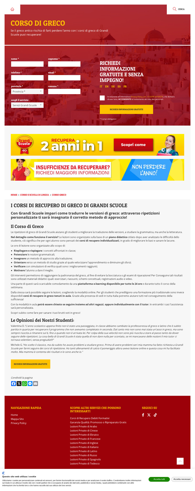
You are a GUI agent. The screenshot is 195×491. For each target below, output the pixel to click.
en (106, 86)
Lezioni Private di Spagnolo (85, 459)
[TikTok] (155, 415)
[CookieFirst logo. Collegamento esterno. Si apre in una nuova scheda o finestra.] (3, 473)
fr (125, 86)
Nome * (15, 58)
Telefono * (16, 72)
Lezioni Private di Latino (83, 451)
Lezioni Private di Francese (85, 439)
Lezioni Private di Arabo (83, 426)
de (113, 86)
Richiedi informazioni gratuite (30, 364)
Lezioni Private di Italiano (84, 447)
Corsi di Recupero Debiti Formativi (89, 418)
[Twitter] (149, 415)
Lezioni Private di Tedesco (85, 463)
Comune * (53, 86)
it (101, 86)
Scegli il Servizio (19, 99)
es (119, 86)
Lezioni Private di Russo (83, 455)
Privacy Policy (18, 423)
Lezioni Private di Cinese (84, 430)
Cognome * (54, 58)
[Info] (180, 461)
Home (14, 415)
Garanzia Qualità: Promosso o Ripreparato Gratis (98, 422)
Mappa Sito (17, 419)
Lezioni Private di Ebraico (84, 434)
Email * (52, 72)
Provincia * (17, 86)
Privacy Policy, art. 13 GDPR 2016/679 (147, 96)
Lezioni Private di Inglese (84, 443)
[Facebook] (143, 415)
